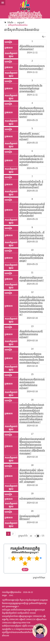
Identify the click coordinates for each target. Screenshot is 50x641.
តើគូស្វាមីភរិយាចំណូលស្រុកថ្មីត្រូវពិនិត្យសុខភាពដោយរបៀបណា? (31, 334)
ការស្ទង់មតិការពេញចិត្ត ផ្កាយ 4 (36, 558)
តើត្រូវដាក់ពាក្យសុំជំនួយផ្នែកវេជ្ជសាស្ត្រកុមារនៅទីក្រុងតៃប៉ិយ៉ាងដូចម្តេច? (31, 258)
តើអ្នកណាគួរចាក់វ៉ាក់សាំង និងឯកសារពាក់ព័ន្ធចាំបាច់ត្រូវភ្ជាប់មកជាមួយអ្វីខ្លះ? (30, 88)
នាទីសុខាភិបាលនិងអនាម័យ (18, 25)
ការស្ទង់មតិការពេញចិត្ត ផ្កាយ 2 (21, 558)
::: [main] (4, 22)
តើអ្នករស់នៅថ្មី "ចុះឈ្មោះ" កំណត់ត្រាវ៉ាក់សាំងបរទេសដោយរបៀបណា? (32, 136)
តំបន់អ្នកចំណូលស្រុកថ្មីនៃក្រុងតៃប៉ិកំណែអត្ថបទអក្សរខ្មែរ (25, 9)
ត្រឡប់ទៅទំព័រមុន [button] (39, 578)
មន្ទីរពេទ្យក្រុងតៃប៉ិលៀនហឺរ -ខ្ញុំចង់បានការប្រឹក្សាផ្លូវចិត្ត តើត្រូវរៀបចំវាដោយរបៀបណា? (31, 184)
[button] (38, 536)
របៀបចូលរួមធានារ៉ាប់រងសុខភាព (32, 498)
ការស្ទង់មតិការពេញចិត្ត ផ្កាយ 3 (28, 558)
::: (1, 19)
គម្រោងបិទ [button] (2, 2)
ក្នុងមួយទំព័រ (23, 536)
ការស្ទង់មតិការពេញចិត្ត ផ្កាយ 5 (25, 563)
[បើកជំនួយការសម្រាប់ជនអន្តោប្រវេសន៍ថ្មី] (39, 631)
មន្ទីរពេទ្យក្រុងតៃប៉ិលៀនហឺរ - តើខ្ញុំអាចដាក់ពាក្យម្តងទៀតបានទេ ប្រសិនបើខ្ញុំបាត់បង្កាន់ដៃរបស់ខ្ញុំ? (32, 235)
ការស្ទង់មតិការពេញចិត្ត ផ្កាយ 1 (13, 558)
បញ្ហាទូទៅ (20, 22)
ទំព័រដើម (10, 22)
